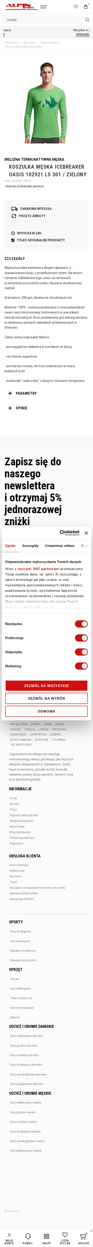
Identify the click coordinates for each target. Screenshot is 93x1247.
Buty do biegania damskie (26, 1064)
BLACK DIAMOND (20, 739)
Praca (13, 809)
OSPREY (35, 724)
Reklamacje (17, 870)
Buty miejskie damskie (24, 1055)
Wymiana (15, 876)
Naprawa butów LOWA (23, 893)
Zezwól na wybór (46, 698)
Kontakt (14, 803)
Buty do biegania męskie (25, 1131)
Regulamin (16, 843)
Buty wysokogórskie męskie (27, 1141)
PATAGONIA (59, 729)
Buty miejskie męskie (23, 1121)
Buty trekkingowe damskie (26, 1036)
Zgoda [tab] (10, 545)
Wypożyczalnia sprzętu (24, 815)
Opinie (21, 408)
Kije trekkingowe (20, 988)
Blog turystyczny (20, 832)
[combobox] (46, 19)
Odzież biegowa (20, 941)
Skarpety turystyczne (23, 950)
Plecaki (14, 979)
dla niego (29, 42)
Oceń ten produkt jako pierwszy (24, 186)
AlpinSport (11, 42)
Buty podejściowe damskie (27, 1084)
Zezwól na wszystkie (46, 685)
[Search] (87, 19)
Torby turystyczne (21, 998)
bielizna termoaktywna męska (23, 46)
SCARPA (55, 734)
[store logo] (21, 6)
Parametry (26, 393)
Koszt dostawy (19, 865)
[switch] (81, 638)
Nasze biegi (17, 826)
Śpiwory (15, 1017)
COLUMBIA (58, 739)
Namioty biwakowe (21, 1007)
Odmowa (46, 711)
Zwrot (13, 882)
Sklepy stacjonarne (21, 820)
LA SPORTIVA (38, 734)
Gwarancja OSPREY (22, 899)
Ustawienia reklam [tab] (59, 545)
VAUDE (59, 724)
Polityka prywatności (22, 837)
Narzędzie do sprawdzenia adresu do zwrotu (37, 887)
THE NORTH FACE (21, 744)
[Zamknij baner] (86, 533)
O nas (13, 798)
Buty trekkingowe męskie (25, 1102)
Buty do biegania (20, 931)
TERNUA (29, 729)
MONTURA (41, 739)
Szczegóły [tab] (30, 545)
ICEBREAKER (18, 734)
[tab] (46, 393)
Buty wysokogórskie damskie (28, 1074)
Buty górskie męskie (22, 1112)
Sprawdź (46, 34)
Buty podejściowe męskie (26, 1150)
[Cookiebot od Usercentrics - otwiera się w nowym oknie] (60, 533)
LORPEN (43, 729)
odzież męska (49, 42)
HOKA (47, 724)
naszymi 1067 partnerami (39, 569)
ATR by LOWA (18, 724)
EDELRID (15, 729)
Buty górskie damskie (23, 1045)
